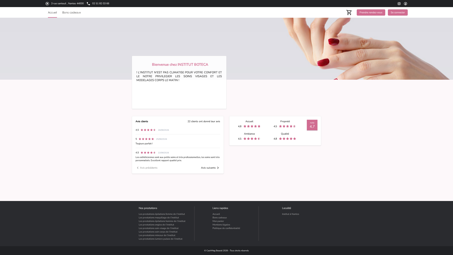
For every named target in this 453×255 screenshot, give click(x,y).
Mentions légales (221, 224)
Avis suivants (208, 167)
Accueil (216, 214)
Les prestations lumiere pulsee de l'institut (160, 238)
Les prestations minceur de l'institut (157, 235)
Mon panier (218, 221)
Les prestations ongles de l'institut (156, 224)
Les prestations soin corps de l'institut (158, 231)
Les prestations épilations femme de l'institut (162, 214)
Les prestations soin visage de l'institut (159, 228)
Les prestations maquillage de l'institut (159, 217)
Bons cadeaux (220, 217)
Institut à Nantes (290, 214)
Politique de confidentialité (226, 228)
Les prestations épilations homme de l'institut (162, 221)
